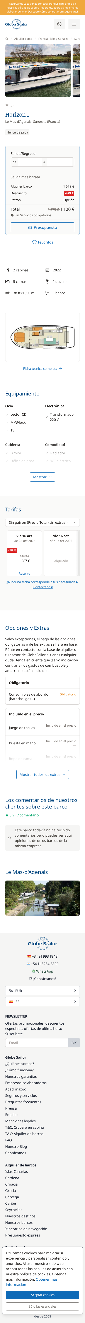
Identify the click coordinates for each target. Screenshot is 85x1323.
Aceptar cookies (42, 1294)
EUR (18, 990)
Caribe (10, 1203)
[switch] (42, 242)
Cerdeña (12, 1177)
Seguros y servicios (21, 1095)
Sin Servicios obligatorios (32, 215)
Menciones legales (20, 1121)
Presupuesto (45, 227)
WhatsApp (44, 971)
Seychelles (13, 1209)
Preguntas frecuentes (23, 1101)
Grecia (10, 1190)
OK (73, 1042)
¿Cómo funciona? (19, 1070)
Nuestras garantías (21, 1076)
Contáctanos (15, 1152)
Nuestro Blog (16, 1146)
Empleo (11, 1114)
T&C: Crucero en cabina (24, 1127)
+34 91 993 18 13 (45, 956)
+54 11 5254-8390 (44, 963)
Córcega (12, 1197)
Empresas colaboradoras (26, 1082)
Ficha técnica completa (40, 368)
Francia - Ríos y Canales (53, 39)
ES (17, 1001)
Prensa (11, 1108)
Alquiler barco (23, 39)
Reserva (24, 573)
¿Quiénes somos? (19, 1063)
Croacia (11, 1184)
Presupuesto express (22, 1235)
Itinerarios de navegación (26, 1228)
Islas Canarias (16, 1171)
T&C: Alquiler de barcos (24, 1133)
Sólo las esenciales (42, 1306)
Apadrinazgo (15, 1089)
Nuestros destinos (20, 1216)
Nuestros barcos (19, 1222)
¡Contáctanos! (42, 587)
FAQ (8, 1140)
